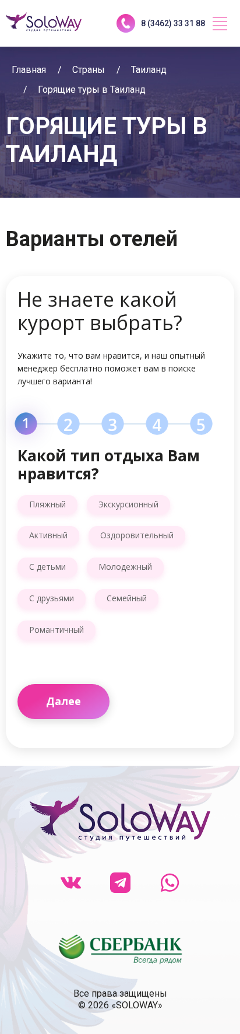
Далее (63, 701)
